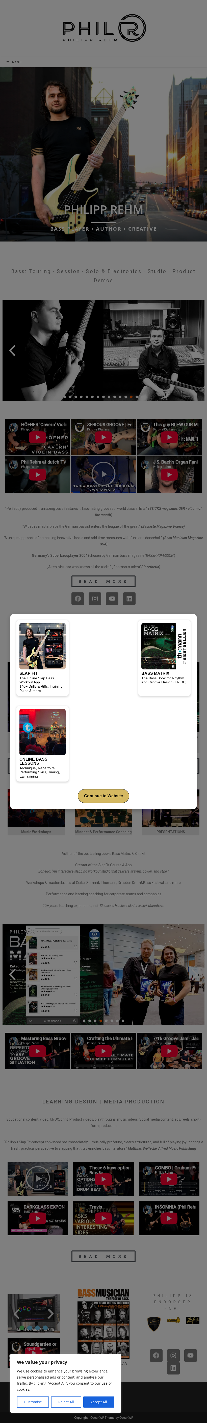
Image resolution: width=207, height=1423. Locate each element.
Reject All (66, 1402)
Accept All (98, 1402)
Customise (33, 1402)
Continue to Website (103, 796)
